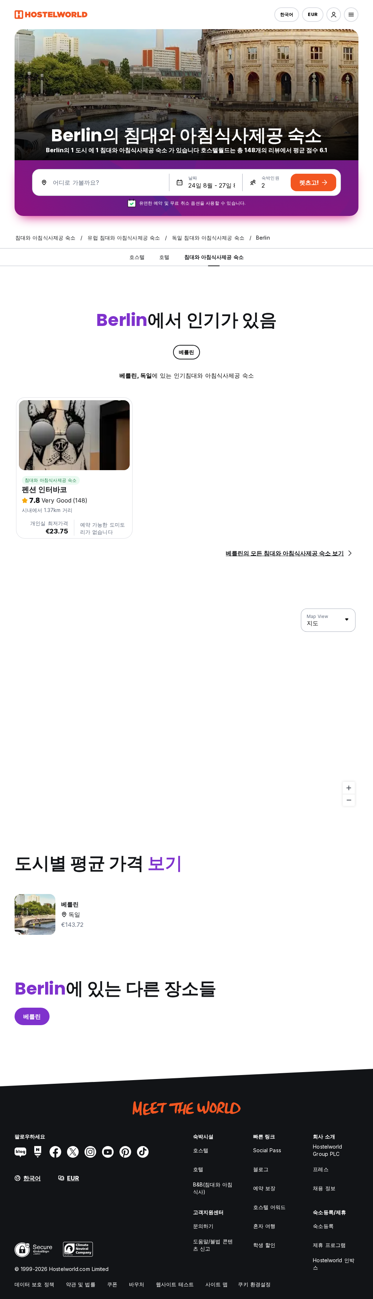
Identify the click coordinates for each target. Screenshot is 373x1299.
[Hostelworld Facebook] (55, 1152)
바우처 (136, 1284)
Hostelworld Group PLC (327, 1150)
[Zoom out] (349, 800)
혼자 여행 (264, 1226)
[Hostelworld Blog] (20, 1152)
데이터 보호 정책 (34, 1284)
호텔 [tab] (164, 257)
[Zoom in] (349, 788)
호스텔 (200, 1150)
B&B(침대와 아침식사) (212, 1188)
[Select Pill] (333, 14)
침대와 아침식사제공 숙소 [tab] (214, 257)
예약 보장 (264, 1188)
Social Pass (267, 1150)
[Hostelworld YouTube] (108, 1152)
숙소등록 (323, 1226)
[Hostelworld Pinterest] (125, 1152)
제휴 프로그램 (329, 1245)
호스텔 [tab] (137, 257)
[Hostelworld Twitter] (73, 1152)
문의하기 (203, 1226)
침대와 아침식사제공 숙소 (51, 480)
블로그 (260, 1169)
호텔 (198, 1169)
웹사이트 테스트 (175, 1284)
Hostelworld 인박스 (333, 1264)
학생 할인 (264, 1245)
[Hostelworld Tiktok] (143, 1152)
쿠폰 (112, 1284)
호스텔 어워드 (269, 1207)
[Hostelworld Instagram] (90, 1152)
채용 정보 (324, 1188)
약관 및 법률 (80, 1284)
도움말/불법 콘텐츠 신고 (213, 1245)
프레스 (320, 1169)
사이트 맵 (216, 1284)
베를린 (32, 1016)
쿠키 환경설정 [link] (254, 1284)
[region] (186, 708)
